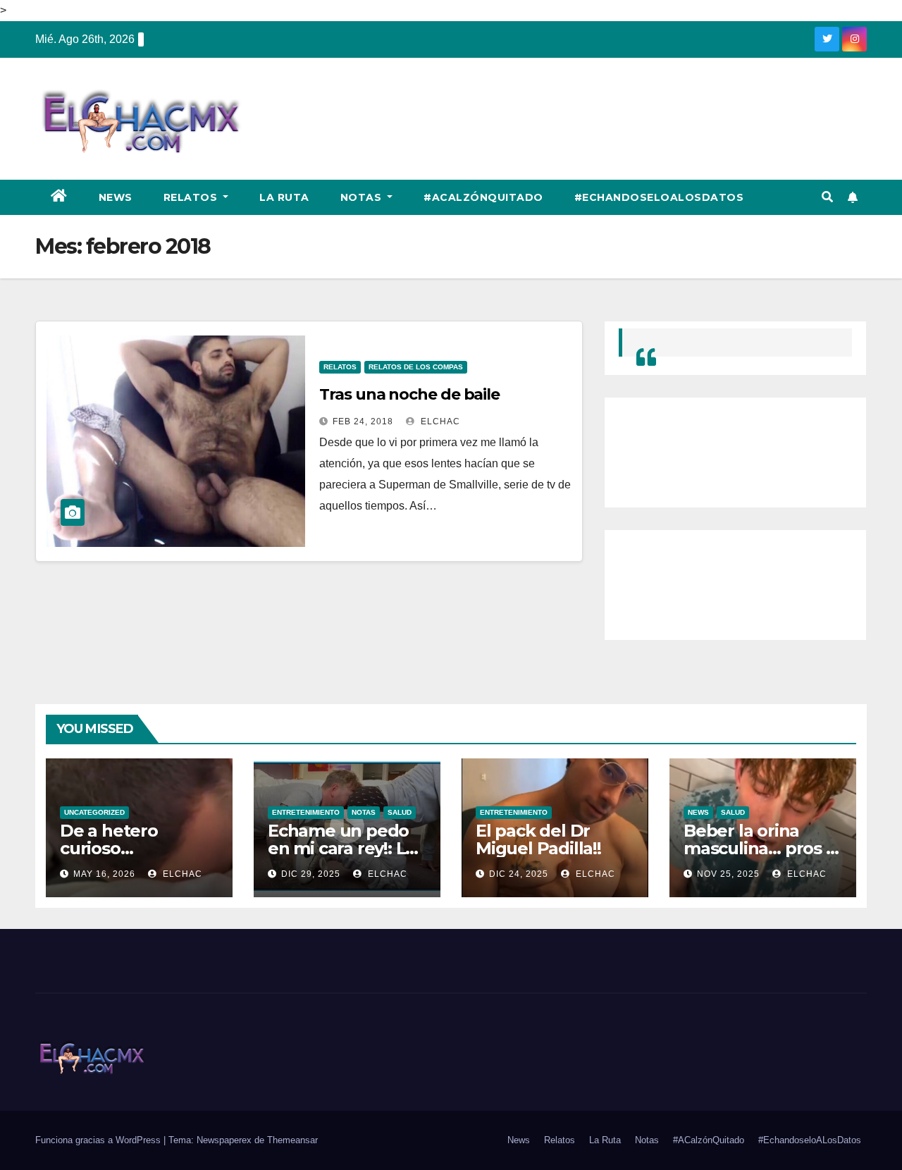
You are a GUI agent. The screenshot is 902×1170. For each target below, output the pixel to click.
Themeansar (292, 1140)
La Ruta (284, 197)
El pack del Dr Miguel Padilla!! (538, 839)
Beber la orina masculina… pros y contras (759, 848)
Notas (362, 197)
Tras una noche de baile (409, 394)
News (115, 197)
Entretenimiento (306, 812)
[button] (827, 197)
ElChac (439, 421)
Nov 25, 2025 (728, 874)
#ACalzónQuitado (483, 197)
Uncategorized (94, 812)
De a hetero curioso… (109, 839)
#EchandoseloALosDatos (659, 197)
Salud (400, 812)
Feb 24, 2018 (363, 421)
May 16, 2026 (104, 874)
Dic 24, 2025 (518, 874)
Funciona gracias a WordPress (99, 1140)
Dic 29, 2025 (310, 874)
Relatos (192, 197)
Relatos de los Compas (416, 367)
